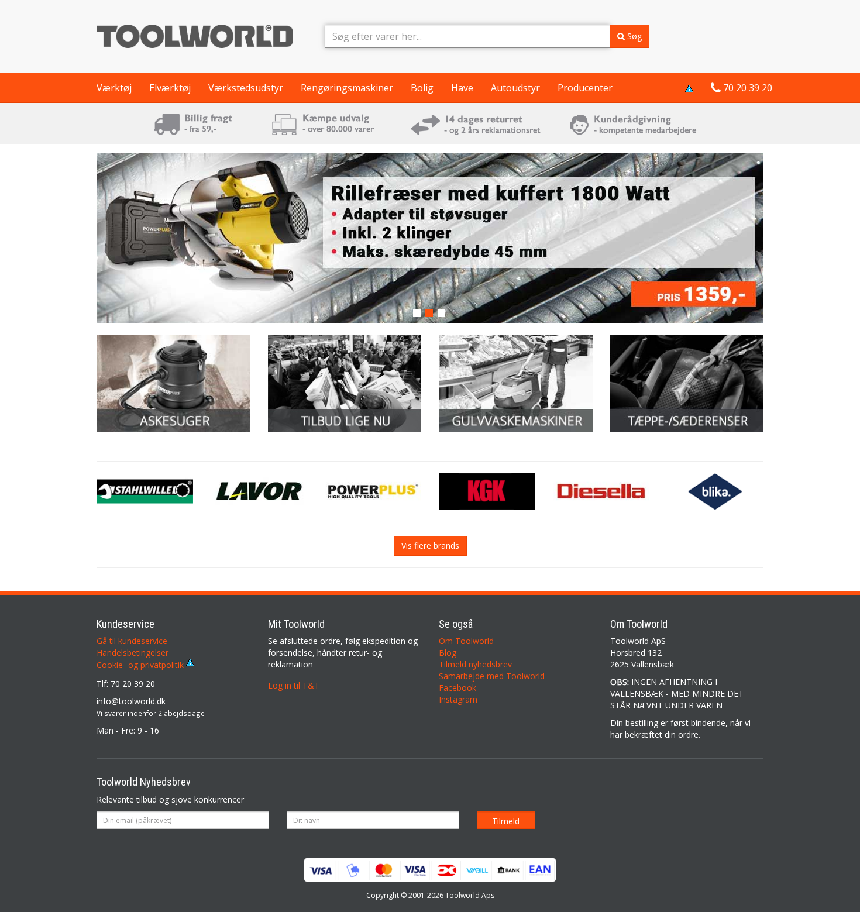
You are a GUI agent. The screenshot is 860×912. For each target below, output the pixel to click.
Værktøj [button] (114, 87)
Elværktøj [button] (170, 87)
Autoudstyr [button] (515, 87)
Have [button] (462, 87)
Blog (447, 652)
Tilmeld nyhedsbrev (475, 664)
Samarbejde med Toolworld (492, 676)
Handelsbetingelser (132, 652)
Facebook (457, 687)
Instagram (458, 699)
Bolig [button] (422, 87)
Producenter (585, 87)
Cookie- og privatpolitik (141, 664)
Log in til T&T (293, 685)
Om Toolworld (466, 640)
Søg (633, 36)
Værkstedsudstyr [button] (245, 87)
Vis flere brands (430, 545)
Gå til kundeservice (132, 640)
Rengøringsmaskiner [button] (347, 87)
